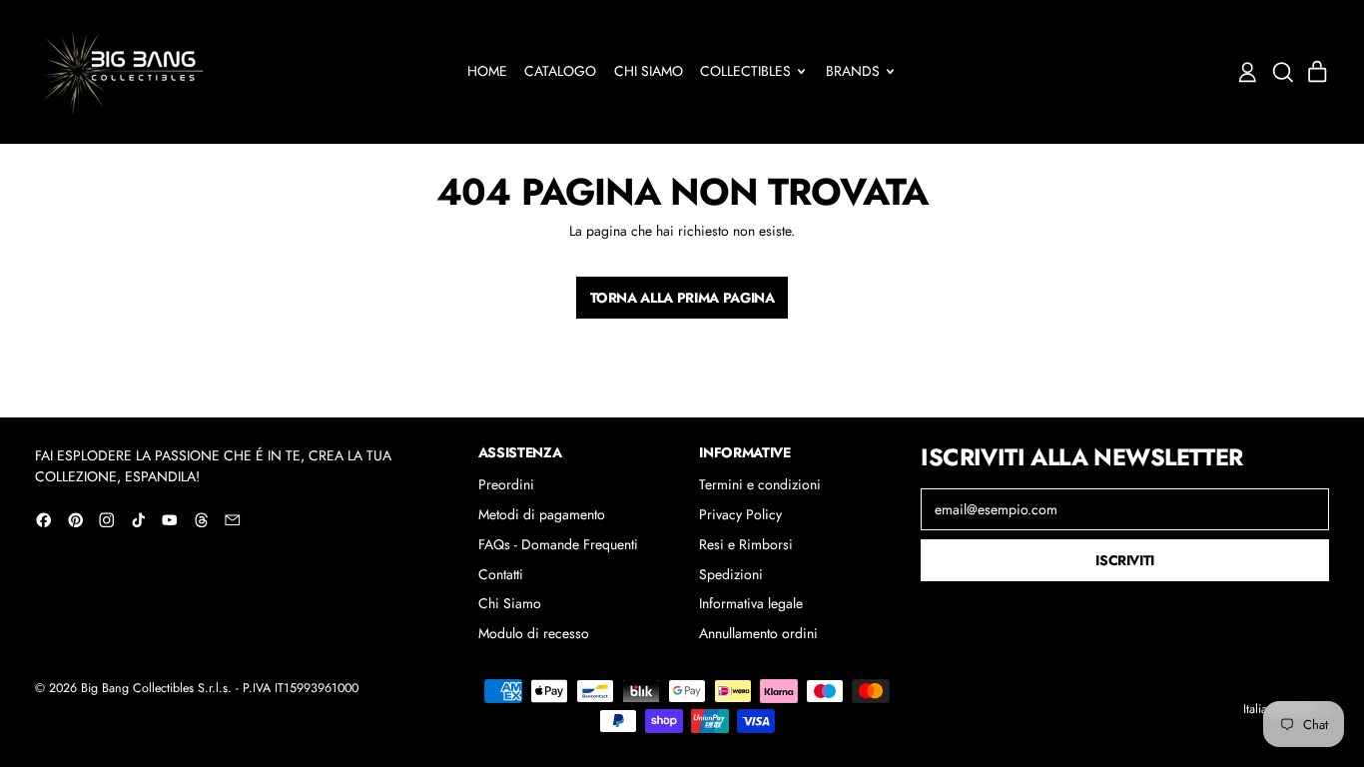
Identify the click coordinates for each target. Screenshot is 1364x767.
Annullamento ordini (758, 633)
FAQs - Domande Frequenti (558, 544)
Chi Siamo (648, 71)
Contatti (500, 574)
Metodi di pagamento (541, 514)
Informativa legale (751, 603)
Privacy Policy (740, 514)
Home (487, 71)
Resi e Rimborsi (746, 544)
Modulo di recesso (533, 633)
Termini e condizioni (760, 484)
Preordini (506, 484)
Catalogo (560, 71)
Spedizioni (731, 574)
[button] (1282, 72)
